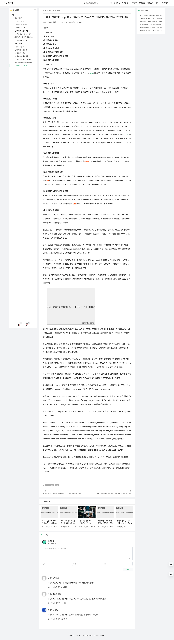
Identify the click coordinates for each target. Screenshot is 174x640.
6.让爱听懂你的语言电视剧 (23, 34)
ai (59, 10)
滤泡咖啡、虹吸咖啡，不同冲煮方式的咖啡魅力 (153, 30)
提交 (127, 569)
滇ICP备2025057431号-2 (97, 635)
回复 (65, 587)
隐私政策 (86, 635)
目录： (13, 15)
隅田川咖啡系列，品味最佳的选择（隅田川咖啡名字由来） (114, 494)
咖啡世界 (165, 3)
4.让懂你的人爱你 (19, 28)
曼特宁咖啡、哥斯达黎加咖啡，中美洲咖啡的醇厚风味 (155, 21)
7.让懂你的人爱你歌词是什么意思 (25, 37)
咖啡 (47, 181)
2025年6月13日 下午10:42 (56, 587)
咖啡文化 (117, 3)
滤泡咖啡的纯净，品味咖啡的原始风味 (151, 27)
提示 (91, 73)
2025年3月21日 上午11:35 (56, 619)
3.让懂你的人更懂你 (20, 25)
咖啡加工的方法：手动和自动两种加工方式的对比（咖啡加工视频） (62, 494)
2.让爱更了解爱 (19, 21)
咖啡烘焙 (142, 3)
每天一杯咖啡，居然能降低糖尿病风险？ (151, 15)
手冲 (74, 204)
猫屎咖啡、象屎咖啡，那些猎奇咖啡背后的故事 (153, 18)
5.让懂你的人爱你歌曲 (21, 31)
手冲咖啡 (134, 3)
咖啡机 (157, 3)
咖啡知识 (125, 3)
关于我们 (71, 635)
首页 (50, 10)
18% (171, 574)
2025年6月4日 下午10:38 (55, 603)
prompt (51, 485)
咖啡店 (86, 162)
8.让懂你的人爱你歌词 (21, 40)
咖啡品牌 (150, 3)
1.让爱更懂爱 (18, 18)
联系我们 (78, 635)
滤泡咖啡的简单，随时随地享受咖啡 (150, 24)
